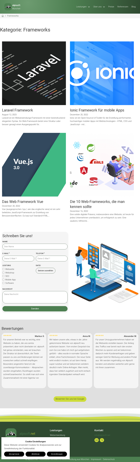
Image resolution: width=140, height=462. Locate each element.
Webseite (9, 269)
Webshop (9, 272)
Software (9, 283)
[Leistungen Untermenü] (89, 7)
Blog (134, 6)
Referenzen (122, 6)
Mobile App (10, 279)
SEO (7, 276)
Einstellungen (57, 454)
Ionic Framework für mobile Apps (97, 110)
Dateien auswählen (45, 271)
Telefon (39, 253)
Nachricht (7, 289)
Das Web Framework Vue (22, 202)
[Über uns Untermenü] (104, 7)
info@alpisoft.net (102, 435)
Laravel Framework (17, 110)
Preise (111, 6)
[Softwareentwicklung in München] (10, 433)
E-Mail (5, 253)
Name (5, 242)
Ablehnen (36, 454)
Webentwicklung (57, 435)
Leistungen (81, 6)
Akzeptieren (14, 454)
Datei (38, 265)
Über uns (97, 6)
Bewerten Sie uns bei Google (70, 399)
